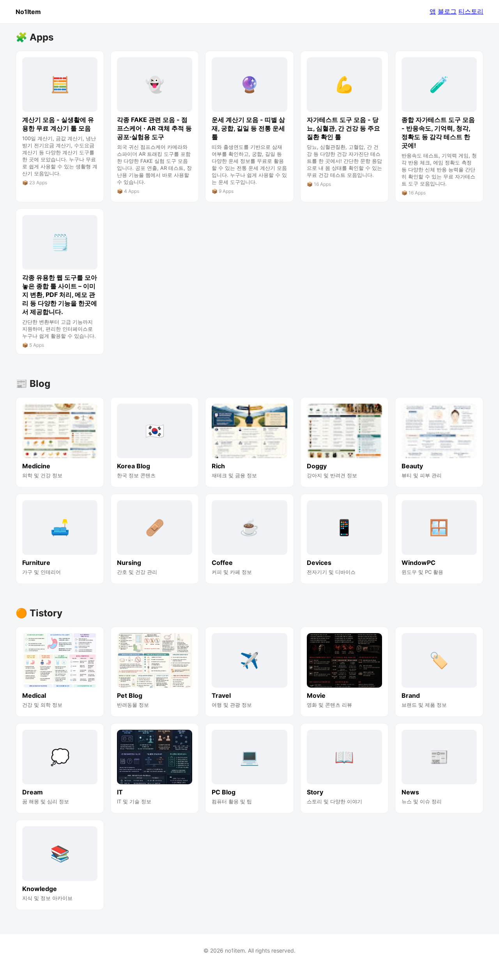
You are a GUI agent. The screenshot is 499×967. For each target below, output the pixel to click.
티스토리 (470, 11)
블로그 (447, 11)
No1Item (28, 12)
